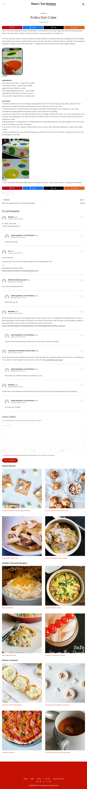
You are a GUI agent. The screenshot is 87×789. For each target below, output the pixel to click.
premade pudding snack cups (13, 91)
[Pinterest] (37, 781)
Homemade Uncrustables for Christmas (57, 705)
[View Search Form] (83, 4)
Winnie (11, 217)
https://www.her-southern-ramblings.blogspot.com (20, 271)
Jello (11, 193)
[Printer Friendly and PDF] (43, 76)
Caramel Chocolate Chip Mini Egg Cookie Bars (16, 510)
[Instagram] (40, 781)
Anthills (82, 201)
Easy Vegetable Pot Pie (9, 655)
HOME (25, 779)
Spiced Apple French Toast (10, 558)
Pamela (11, 385)
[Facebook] (43, 781)
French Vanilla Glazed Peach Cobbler (56, 558)
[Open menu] (3, 4)
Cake (5, 193)
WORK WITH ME (58, 779)
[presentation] (22, 488)
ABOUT (39, 779)
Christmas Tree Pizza (8, 752)
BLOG (32, 779)
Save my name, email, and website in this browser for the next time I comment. (29, 455)
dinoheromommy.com (17, 280)
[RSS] (46, 781)
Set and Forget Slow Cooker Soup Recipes (57, 752)
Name (5, 450)
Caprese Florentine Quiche (53, 608)
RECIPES (47, 779)
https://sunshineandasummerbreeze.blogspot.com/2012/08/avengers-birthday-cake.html (33, 326)
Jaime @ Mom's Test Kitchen (22, 235)
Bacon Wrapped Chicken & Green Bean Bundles (18, 201)
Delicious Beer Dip (7, 608)
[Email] (49, 781)
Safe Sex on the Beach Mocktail (55, 655)
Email (33, 450)
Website (62, 450)
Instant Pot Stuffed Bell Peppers (12, 705)
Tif (9, 251)
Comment (7, 426)
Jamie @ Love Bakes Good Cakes (21, 351)
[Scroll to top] (84, 786)
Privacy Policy (53, 785)
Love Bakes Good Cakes (54, 360)
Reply (82, 217)
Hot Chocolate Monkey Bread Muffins (57, 510)
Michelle (11, 311)
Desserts (44, 13)
